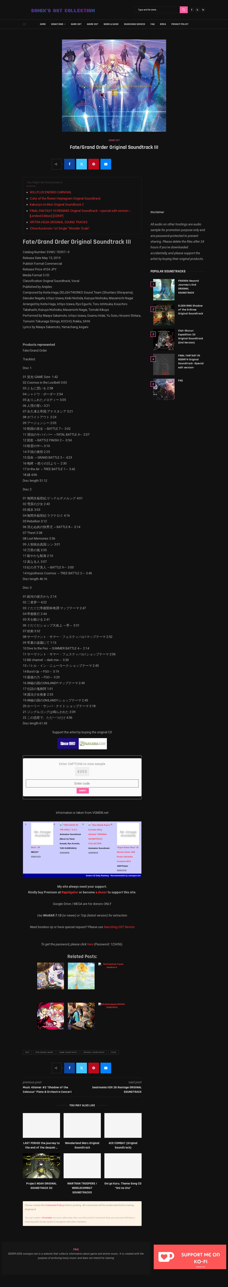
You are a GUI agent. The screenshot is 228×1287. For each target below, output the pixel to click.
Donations (57, 24)
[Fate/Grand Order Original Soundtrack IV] (51, 979)
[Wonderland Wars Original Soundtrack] (82, 1125)
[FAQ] (164, 389)
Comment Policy (54, 1205)
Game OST (76, 24)
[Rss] (203, 10)
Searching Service (134, 24)
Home (43, 24)
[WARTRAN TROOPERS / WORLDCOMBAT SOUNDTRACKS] (82, 1165)
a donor (101, 892)
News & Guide (111, 24)
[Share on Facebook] (69, 164)
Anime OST (92, 24)
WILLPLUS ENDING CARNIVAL (51, 192)
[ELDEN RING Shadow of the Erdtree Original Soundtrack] (164, 314)
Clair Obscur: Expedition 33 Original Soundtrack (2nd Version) (190, 336)
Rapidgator (70, 892)
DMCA (163, 24)
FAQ (153, 24)
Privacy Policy (179, 24)
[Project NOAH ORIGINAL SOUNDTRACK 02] (41, 1165)
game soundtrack (68, 1052)
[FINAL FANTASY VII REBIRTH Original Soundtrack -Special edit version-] (164, 364)
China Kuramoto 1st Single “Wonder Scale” (60, 228)
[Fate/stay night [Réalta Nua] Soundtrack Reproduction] (82, 979)
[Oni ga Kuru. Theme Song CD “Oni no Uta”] (123, 1165)
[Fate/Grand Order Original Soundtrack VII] (82, 1019)
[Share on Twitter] (81, 164)
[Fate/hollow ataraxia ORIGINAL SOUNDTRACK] (112, 1019)
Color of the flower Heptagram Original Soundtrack (65, 198)
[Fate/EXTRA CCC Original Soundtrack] (51, 1019)
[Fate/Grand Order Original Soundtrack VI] (112, 979)
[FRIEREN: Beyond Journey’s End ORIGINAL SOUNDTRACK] (164, 289)
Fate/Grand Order (44, 1052)
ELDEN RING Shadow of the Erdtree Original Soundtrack (190, 310)
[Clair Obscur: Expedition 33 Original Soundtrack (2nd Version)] (164, 339)
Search (184, 9)
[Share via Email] (105, 164)
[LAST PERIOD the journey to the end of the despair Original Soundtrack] (41, 1125)
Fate (27, 1052)
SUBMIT (82, 790)
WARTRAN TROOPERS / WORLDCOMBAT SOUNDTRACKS (82, 1188)
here (90, 944)
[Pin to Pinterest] (93, 164)
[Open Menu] (24, 24)
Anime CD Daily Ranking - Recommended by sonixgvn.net (113, 875)
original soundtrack (94, 1052)
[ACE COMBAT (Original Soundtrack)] (123, 1125)
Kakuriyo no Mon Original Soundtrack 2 (57, 204)
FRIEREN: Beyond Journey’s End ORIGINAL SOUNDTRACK (188, 287)
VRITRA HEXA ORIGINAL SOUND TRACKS (58, 222)
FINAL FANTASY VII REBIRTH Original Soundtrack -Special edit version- (191, 361)
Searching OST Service (119, 927)
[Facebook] (192, 10)
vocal (114, 1052)
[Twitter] (197, 10)
